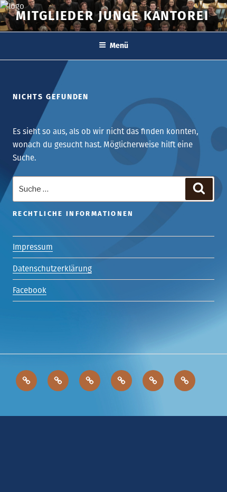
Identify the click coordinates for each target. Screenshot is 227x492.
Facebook (29, 290)
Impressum (33, 247)
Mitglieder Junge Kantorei (112, 15)
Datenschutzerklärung (52, 268)
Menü (119, 45)
